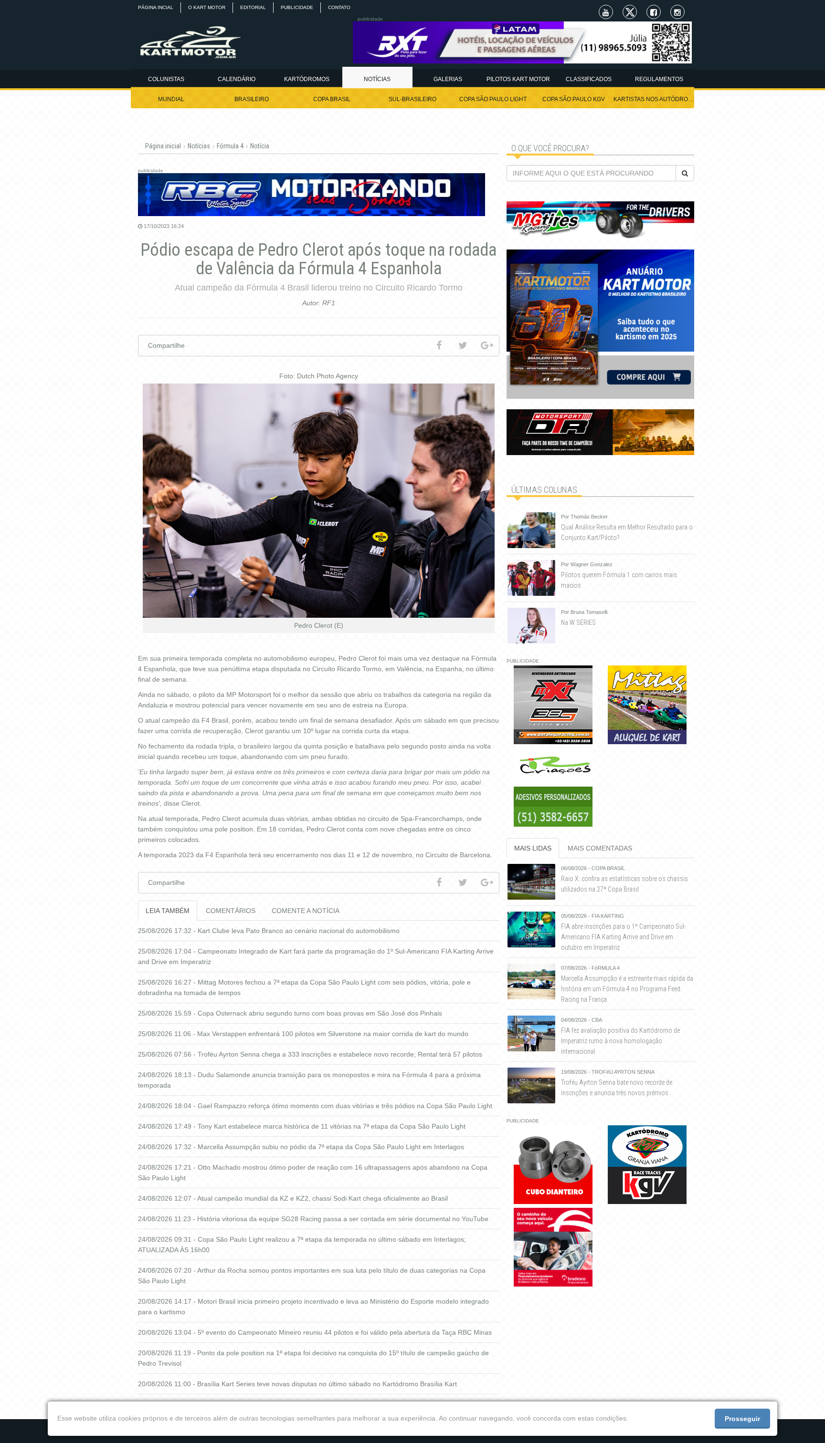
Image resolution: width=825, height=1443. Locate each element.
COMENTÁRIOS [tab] (230, 910)
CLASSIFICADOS (589, 79)
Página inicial (163, 146)
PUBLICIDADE (297, 7)
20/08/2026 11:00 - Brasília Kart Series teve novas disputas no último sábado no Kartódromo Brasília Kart (297, 1384)
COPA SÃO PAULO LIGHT (493, 99)
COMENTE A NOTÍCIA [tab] (305, 910)
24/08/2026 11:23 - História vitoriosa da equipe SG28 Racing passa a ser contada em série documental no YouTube (313, 1219)
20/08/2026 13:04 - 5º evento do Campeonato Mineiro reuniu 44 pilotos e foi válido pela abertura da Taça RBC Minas (315, 1332)
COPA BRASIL (331, 99)
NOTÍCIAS (377, 79)
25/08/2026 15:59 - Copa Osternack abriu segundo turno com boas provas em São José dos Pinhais (290, 1013)
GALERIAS (448, 79)
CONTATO (339, 7)
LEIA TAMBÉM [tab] (168, 910)
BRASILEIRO (251, 99)
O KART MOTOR (206, 7)
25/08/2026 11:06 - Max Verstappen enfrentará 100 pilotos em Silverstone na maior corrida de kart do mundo (303, 1034)
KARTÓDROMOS (306, 79)
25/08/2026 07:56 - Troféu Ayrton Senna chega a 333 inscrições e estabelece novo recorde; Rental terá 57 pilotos (310, 1054)
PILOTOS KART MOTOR (518, 79)
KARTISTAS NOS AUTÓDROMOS (653, 99)
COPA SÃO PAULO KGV (573, 99)
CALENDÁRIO (236, 79)
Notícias (199, 146)
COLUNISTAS (166, 79)
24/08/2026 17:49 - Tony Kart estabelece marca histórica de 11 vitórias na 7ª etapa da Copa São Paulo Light (301, 1126)
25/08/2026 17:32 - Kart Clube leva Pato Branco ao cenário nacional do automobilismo (269, 930)
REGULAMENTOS (659, 79)
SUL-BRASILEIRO (412, 99)
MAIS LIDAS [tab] (532, 848)
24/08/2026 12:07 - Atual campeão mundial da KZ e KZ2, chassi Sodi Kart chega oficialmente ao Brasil (293, 1198)
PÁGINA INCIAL (155, 7)
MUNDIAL (171, 99)
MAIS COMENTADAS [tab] (600, 848)
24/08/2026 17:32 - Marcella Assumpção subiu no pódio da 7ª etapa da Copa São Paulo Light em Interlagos (301, 1147)
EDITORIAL (253, 7)
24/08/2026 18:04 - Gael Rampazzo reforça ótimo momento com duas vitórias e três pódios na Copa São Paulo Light (315, 1106)
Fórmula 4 (230, 146)
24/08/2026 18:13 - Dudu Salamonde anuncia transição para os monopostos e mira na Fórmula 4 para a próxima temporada (309, 1080)
